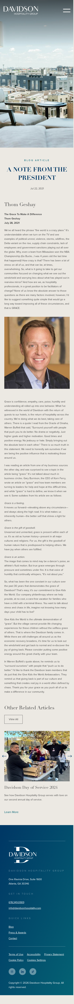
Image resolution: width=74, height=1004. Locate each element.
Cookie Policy (16, 960)
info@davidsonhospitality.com (25, 908)
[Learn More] (37, 756)
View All (13, 719)
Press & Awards (17, 933)
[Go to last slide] (4, 756)
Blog (11, 927)
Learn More (11, 812)
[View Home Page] (23, 855)
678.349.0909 (16, 902)
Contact (13, 938)
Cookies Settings (36, 960)
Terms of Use (16, 954)
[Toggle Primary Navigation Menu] (66, 10)
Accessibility (34, 954)
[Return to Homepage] (21, 10)
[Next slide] (69, 756)
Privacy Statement (54, 954)
